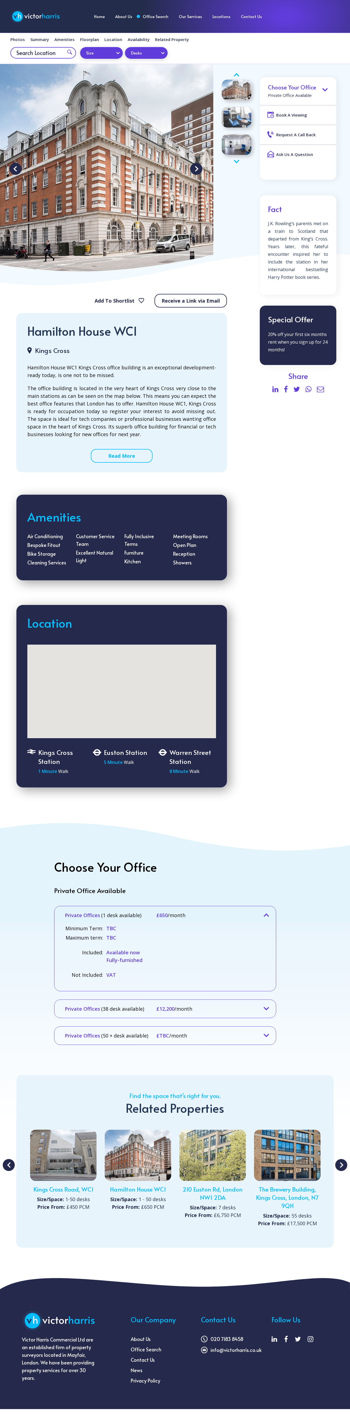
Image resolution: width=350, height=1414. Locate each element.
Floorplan (89, 39)
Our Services (190, 16)
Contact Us (251, 16)
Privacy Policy (145, 1380)
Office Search (155, 16)
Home (99, 16)
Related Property (172, 39)
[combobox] (101, 53)
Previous (16, 169)
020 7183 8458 (227, 1338)
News (136, 1370)
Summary (39, 39)
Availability (139, 39)
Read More (121, 456)
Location (113, 39)
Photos (17, 39)
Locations (221, 16)
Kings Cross (52, 350)
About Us (123, 16)
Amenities (64, 39)
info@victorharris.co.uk (236, 1349)
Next (196, 169)
